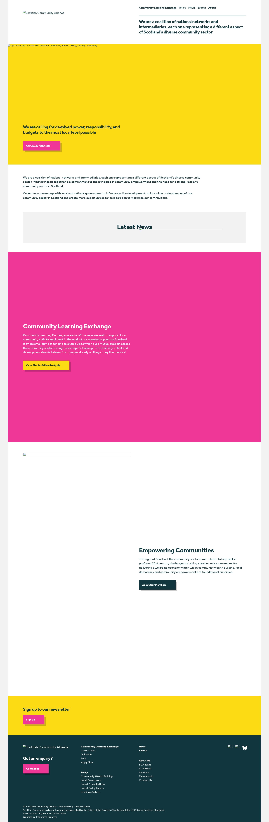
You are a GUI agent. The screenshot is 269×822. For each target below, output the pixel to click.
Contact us (32, 768)
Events (143, 750)
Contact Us (145, 780)
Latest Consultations (93, 784)
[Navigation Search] (244, 8)
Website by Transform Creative (40, 816)
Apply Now (87, 762)
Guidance (86, 754)
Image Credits (82, 806)
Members (144, 772)
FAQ (83, 758)
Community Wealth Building (97, 776)
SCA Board (145, 768)
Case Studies (88, 750)
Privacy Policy (66, 806)
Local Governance (91, 780)
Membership (146, 776)
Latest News (134, 227)
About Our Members (154, 584)
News (142, 746)
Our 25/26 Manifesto (38, 145)
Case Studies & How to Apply (43, 365)
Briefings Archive (90, 792)
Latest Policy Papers (92, 788)
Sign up (30, 719)
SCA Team (145, 764)
